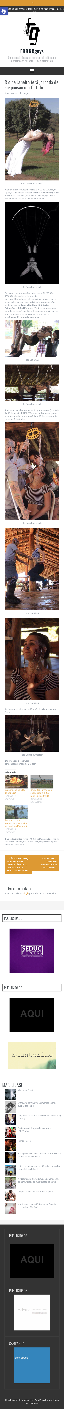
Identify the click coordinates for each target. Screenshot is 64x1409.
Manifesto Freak (25, 1090)
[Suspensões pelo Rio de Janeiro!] (16, 781)
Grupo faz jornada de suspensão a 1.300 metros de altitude (41, 793)
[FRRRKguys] (32, 32)
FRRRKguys (32, 51)
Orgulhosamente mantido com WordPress (25, 1400)
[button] (4, 11)
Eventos (18, 839)
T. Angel (25, 93)
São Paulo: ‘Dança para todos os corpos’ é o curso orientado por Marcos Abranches (18, 864)
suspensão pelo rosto (14, 844)
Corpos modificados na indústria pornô (36, 1191)
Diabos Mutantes (40, 839)
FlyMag (55, 1400)
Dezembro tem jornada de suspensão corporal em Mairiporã (16, 823)
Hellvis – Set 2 (24, 1141)
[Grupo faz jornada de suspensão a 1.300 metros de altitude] (42, 781)
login (26, 893)
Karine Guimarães (30, 841)
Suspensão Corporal (48, 841)
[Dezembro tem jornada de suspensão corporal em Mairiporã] (16, 812)
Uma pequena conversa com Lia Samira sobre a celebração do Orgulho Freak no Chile (34, 10)
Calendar (10, 839)
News (25, 839)
